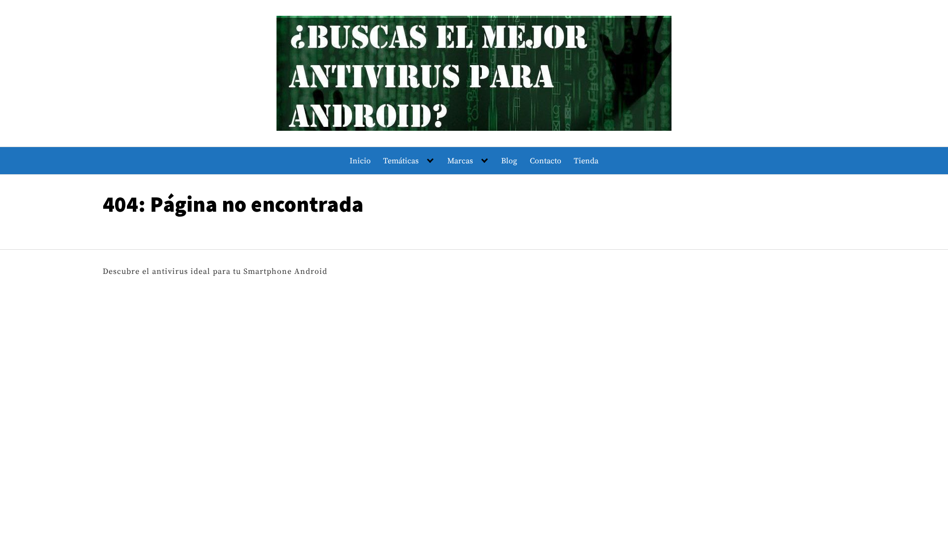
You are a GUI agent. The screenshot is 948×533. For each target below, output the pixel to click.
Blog (509, 161)
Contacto (545, 161)
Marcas (460, 161)
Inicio (360, 161)
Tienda (586, 161)
